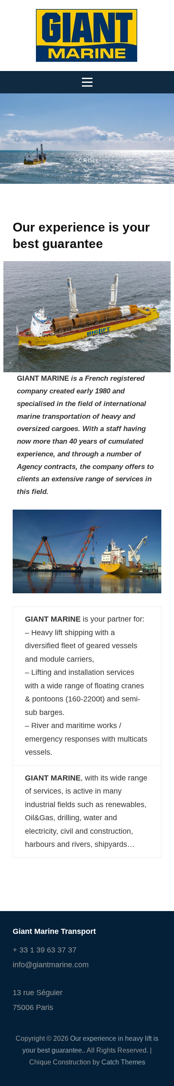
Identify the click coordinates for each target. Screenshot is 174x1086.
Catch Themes (123, 1062)
